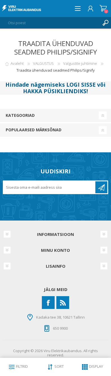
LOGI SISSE (81, 84)
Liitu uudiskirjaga (101, 187)
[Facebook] (48, 302)
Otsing (105, 22)
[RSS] (62, 302)
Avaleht (17, 63)
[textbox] (50, 22)
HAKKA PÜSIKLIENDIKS (55, 91)
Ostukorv (103, 8)
